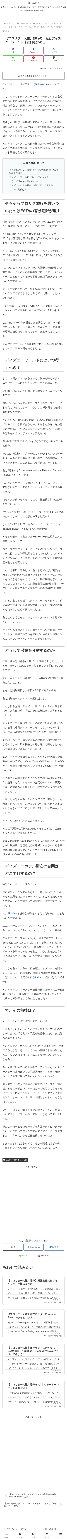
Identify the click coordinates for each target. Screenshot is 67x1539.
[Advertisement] (33, 1201)
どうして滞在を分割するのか (23, 181)
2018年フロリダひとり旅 (16, 1160)
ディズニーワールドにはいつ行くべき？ (28, 177)
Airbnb (11, 913)
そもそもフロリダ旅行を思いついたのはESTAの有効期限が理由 (33, 171)
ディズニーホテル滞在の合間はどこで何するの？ (33, 185)
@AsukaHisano (43, 84)
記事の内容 (29, 163)
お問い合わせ (49, 1529)
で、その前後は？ (18, 189)
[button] (54, 58)
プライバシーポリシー (17, 1529)
